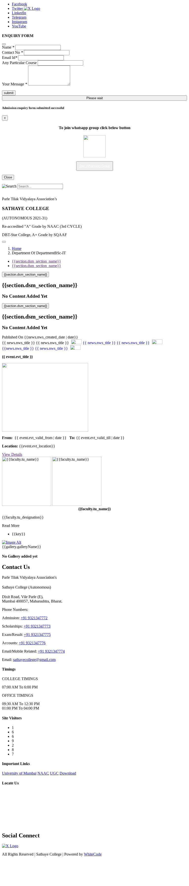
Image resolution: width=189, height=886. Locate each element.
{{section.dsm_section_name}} (36, 261)
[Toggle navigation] (4, 241)
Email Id (9, 57)
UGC (54, 773)
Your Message (14, 84)
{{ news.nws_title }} (99, 343)
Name (8, 47)
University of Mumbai (19, 773)
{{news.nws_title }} (18, 348)
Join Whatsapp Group (94, 166)
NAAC (43, 773)
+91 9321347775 (37, 634)
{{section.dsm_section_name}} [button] (25, 274)
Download (68, 773)
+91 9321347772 (34, 618)
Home (16, 248)
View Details (12, 454)
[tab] (94, 274)
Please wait (94, 98)
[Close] (4, 44)
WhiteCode (93, 854)
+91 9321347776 (32, 643)
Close (8, 177)
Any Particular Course (19, 63)
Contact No (12, 52)
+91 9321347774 (51, 651)
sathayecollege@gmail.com (34, 660)
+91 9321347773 (37, 626)
